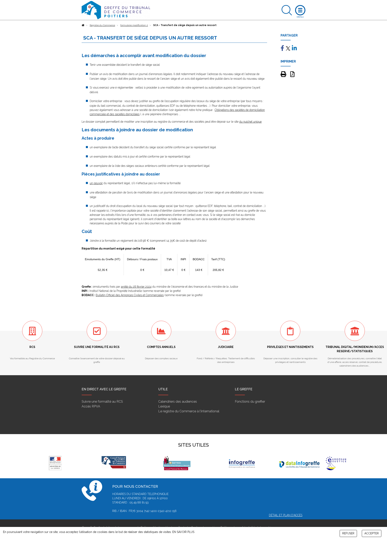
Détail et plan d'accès (285, 515)
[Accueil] (83, 25)
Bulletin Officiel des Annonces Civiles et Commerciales (130, 295)
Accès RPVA (91, 406)
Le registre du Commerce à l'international (188, 411)
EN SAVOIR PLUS (183, 532)
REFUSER (348, 533)
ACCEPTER (371, 533)
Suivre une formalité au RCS (102, 401)
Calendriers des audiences (177, 401)
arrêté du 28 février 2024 (136, 286)
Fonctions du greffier (250, 401)
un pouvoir (96, 183)
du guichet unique (250, 121)
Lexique (164, 406)
